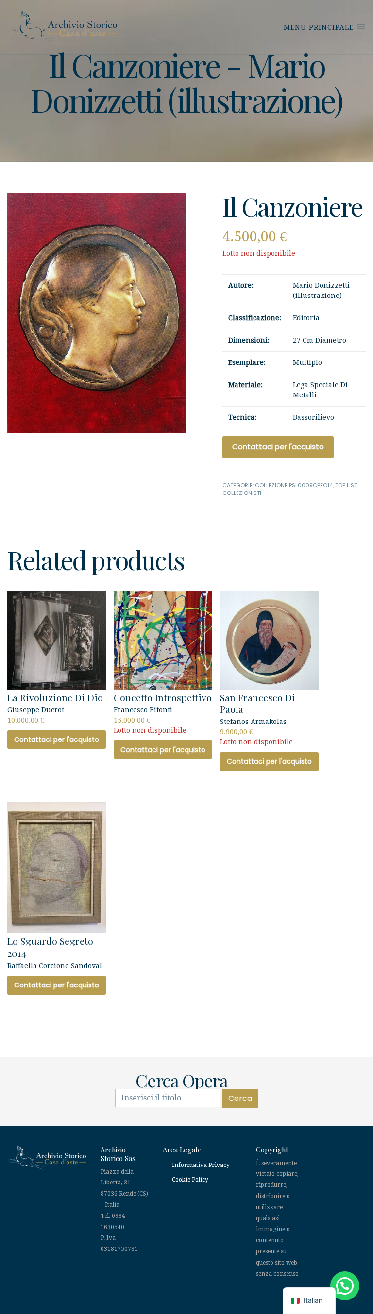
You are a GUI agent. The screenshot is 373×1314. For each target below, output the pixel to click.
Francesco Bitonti (163, 712)
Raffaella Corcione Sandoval (54, 952)
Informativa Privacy (201, 1165)
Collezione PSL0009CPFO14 (294, 485)
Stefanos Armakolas (257, 718)
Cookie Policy (190, 1179)
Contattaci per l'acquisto (278, 447)
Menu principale (320, 27)
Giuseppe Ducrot (55, 707)
